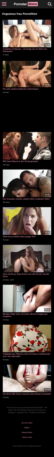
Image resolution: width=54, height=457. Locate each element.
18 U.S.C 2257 (26, 423)
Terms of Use (27, 437)
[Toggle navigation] (4, 4)
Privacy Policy (27, 432)
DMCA (26, 428)
